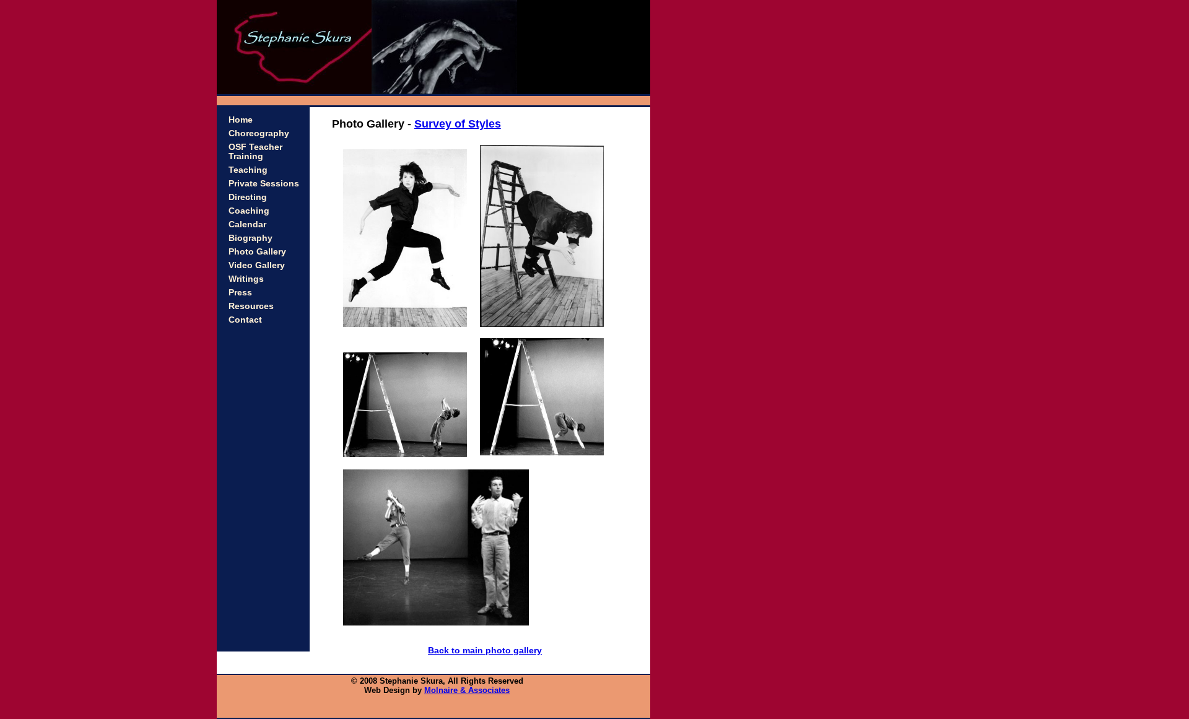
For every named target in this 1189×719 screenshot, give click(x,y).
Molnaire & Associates (467, 690)
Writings (246, 279)
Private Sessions (264, 183)
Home (241, 119)
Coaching (249, 211)
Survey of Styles (457, 124)
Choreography (259, 133)
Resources (251, 306)
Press (240, 292)
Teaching (248, 170)
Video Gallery (257, 265)
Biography (250, 238)
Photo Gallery (257, 251)
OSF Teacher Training (255, 151)
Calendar (247, 224)
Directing (248, 197)
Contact (245, 320)
